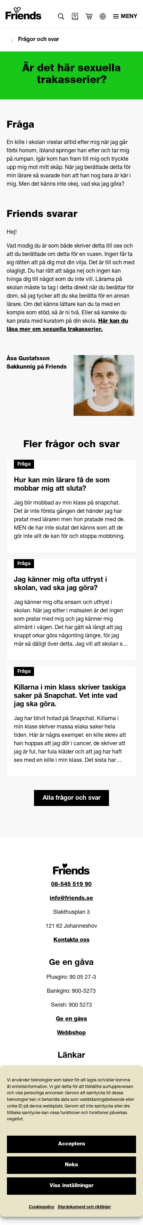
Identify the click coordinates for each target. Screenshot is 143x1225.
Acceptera (71, 1144)
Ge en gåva (71, 1019)
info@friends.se (71, 899)
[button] (61, 16)
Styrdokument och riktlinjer (84, 1207)
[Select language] (103, 16)
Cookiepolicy (41, 1207)
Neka (71, 1165)
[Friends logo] (23, 11)
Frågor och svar (38, 40)
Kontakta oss (71, 940)
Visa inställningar (71, 1185)
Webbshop (71, 1033)
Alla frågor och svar (72, 798)
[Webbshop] (75, 16)
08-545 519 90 (71, 885)
